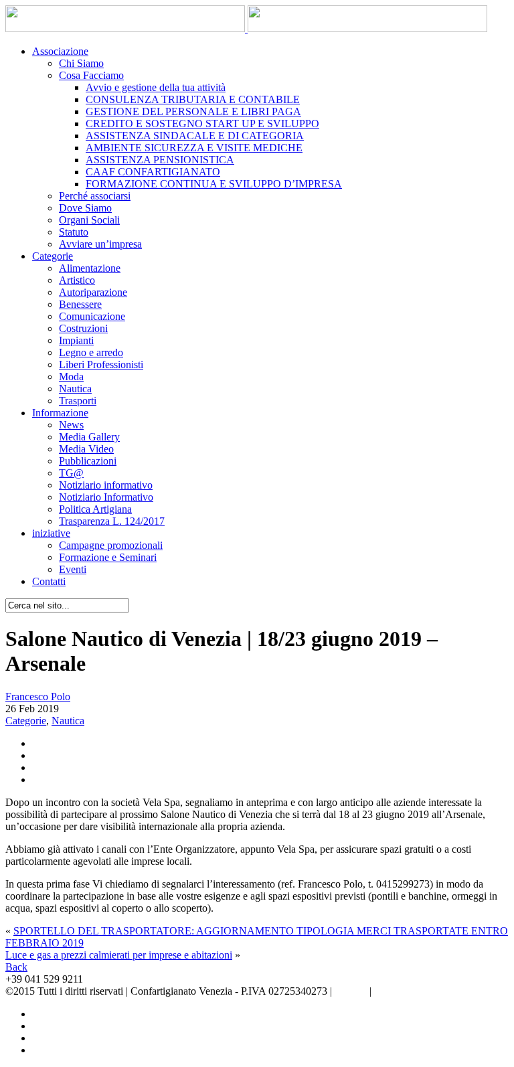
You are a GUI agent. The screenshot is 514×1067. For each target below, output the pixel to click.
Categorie (52, 256)
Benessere (80, 304)
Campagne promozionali (111, 545)
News (71, 424)
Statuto (73, 232)
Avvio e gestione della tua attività (156, 87)
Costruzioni (83, 328)
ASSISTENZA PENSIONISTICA (160, 159)
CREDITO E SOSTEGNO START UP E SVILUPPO (202, 123)
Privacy (351, 991)
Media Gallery (89, 436)
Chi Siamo (81, 63)
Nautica (75, 388)
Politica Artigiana (95, 509)
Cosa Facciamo (91, 75)
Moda (71, 376)
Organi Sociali (89, 220)
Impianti (76, 340)
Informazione (60, 412)
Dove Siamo (85, 208)
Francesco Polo (37, 696)
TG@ (71, 473)
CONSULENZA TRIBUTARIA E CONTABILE (193, 99)
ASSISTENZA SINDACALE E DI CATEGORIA (195, 135)
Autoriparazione (93, 292)
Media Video (86, 449)
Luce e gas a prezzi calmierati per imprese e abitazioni (118, 955)
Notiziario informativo (106, 485)
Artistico (77, 280)
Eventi (72, 569)
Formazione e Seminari (108, 557)
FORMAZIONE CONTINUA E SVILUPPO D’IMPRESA (214, 183)
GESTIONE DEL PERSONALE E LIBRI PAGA (193, 111)
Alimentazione (89, 268)
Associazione (60, 51)
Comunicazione (92, 316)
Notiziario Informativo (106, 497)
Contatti (49, 581)
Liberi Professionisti (101, 364)
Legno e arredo (91, 352)
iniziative (51, 533)
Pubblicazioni (87, 461)
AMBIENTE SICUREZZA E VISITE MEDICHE (194, 147)
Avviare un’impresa (100, 244)
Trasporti (77, 400)
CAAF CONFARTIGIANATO (153, 171)
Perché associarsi (95, 195)
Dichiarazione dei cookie (426, 991)
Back (16, 967)
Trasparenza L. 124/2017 (112, 521)
